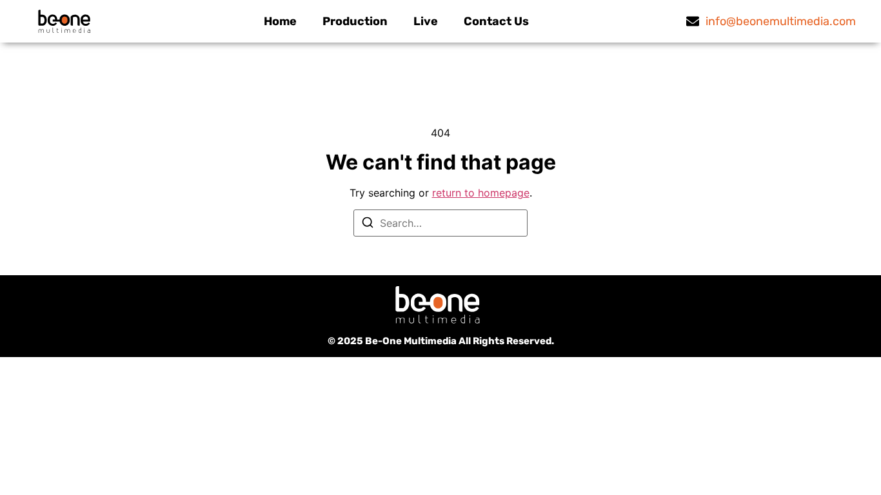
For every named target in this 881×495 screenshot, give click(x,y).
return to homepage (481, 192)
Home (280, 21)
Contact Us (496, 21)
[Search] (367, 224)
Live (425, 21)
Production (355, 21)
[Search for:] (440, 223)
